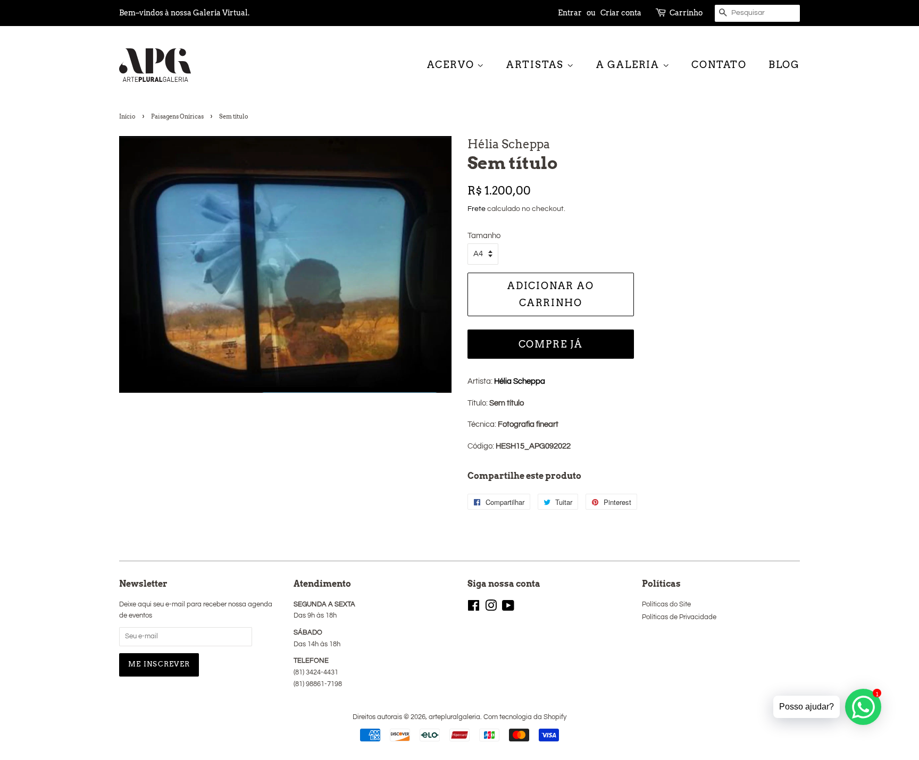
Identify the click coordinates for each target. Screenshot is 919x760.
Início (127, 116)
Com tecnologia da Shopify (524, 717)
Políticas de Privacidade (679, 617)
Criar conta (620, 13)
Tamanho (483, 236)
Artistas (536, 64)
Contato (719, 64)
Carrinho (686, 13)
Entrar (570, 13)
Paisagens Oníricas (177, 116)
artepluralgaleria (454, 717)
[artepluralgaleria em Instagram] (491, 608)
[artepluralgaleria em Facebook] (473, 608)
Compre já (551, 344)
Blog (784, 64)
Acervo (452, 64)
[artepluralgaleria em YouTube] (508, 608)
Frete (476, 209)
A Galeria (629, 64)
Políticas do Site (666, 604)
